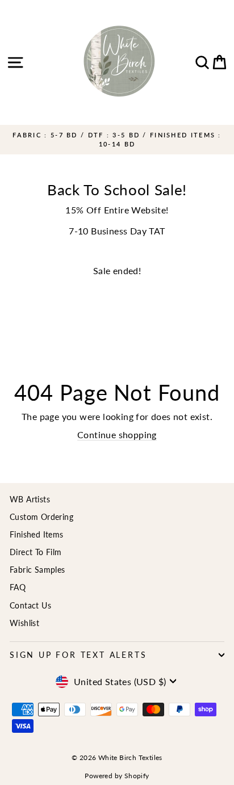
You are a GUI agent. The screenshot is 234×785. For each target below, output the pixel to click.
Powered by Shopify (117, 775)
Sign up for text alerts (78, 655)
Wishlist (24, 623)
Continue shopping (117, 434)
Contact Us (30, 605)
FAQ (18, 587)
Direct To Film (36, 552)
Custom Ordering (41, 517)
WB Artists (30, 499)
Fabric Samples (37, 569)
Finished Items (37, 534)
